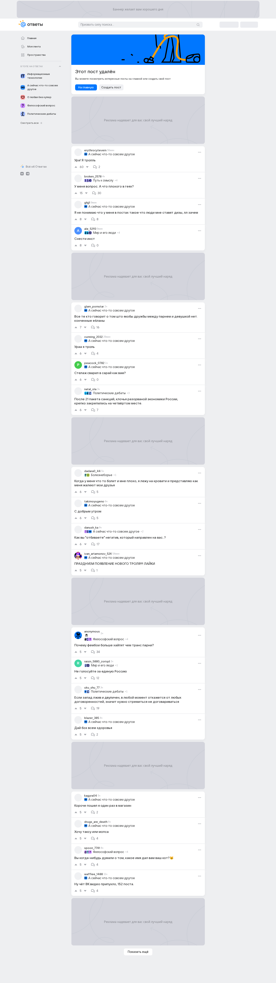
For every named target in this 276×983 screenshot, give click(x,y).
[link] (138, 159)
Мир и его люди (104, 233)
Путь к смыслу (103, 180)
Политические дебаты (109, 393)
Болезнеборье (101, 475)
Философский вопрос (108, 639)
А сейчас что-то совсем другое (111, 154)
